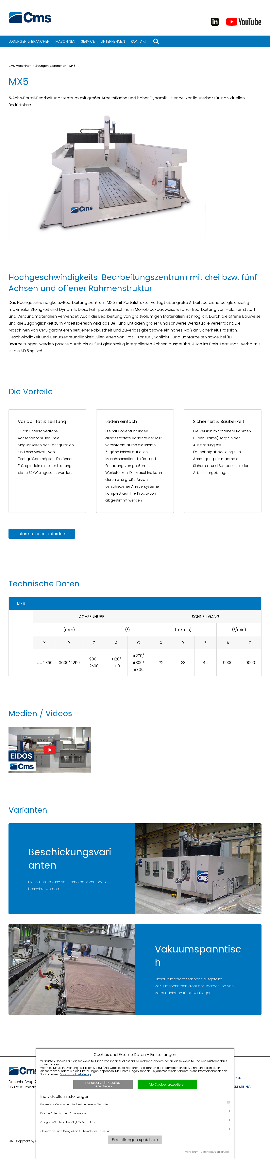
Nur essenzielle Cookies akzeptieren (103, 1084)
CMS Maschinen (19, 66)
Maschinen (65, 41)
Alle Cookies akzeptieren (167, 1084)
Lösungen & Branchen (28, 41)
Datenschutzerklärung (75, 1074)
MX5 (72, 66)
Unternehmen (113, 41)
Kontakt (139, 41)
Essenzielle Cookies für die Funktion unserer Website (74, 1104)
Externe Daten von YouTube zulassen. (64, 1113)
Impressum (191, 1152)
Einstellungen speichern (135, 1139)
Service (88, 41)
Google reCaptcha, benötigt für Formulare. (68, 1122)
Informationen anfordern (41, 533)
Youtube (244, 22)
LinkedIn (215, 22)
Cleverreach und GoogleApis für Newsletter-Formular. (75, 1131)
